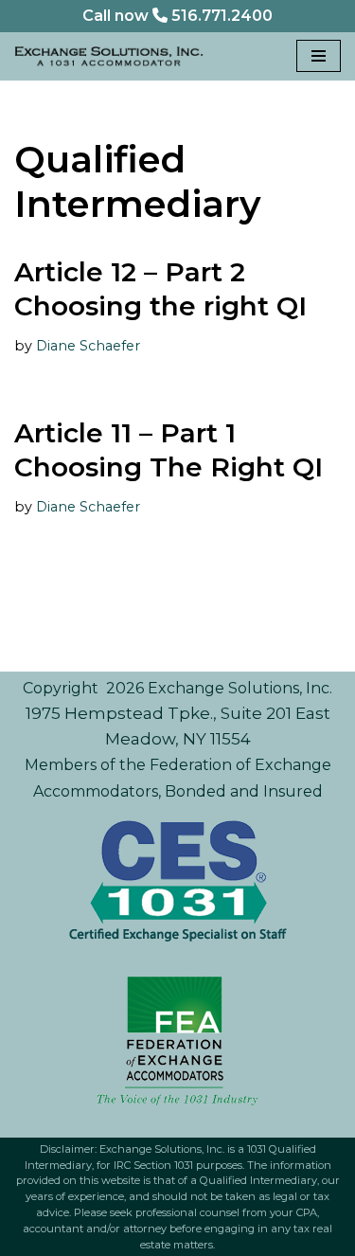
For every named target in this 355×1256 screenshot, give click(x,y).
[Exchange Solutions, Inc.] (109, 56)
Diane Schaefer (88, 345)
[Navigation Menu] (318, 56)
